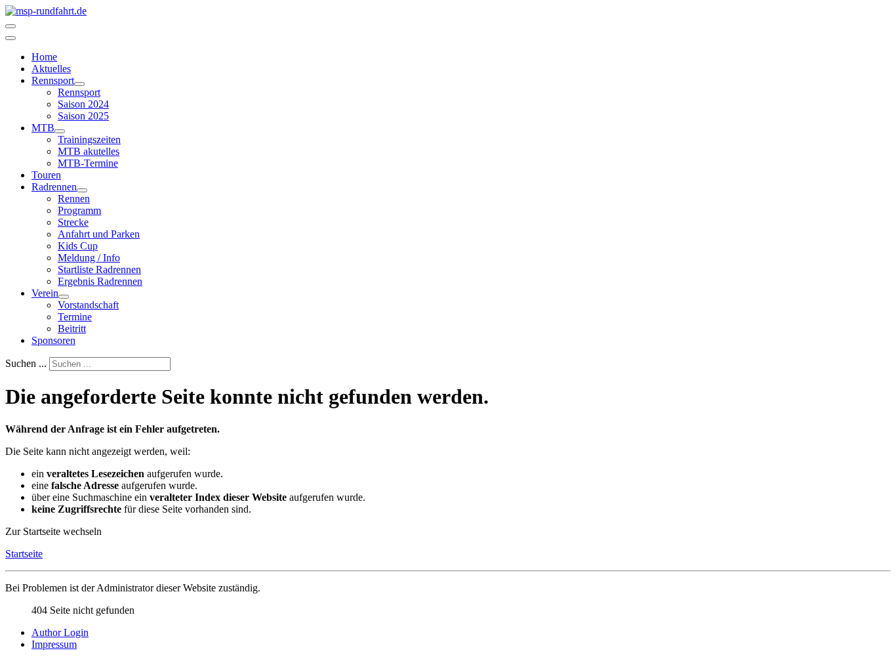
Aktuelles (51, 68)
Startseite (24, 553)
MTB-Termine (88, 163)
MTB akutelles (88, 151)
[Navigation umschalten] (10, 26)
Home (44, 56)
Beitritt (72, 328)
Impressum (54, 644)
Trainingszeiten (89, 139)
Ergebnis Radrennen (100, 281)
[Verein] (63, 297)
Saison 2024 (83, 104)
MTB (42, 127)
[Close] (10, 38)
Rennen (74, 198)
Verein (44, 293)
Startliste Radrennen (99, 269)
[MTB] (59, 131)
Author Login (60, 632)
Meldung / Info (89, 257)
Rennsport (52, 80)
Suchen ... (26, 363)
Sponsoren (53, 340)
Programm (79, 210)
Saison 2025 (83, 115)
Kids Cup (78, 245)
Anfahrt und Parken (99, 234)
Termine (75, 316)
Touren (46, 175)
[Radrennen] (82, 190)
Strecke (73, 222)
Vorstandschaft (88, 304)
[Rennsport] (79, 84)
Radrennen (54, 186)
